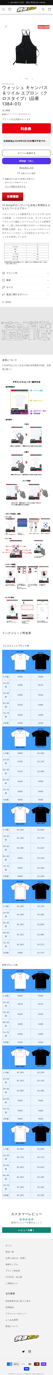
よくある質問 (12, 1320)
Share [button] (8, 302)
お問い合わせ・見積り (16, 1258)
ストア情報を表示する (15, 186)
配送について (12, 1326)
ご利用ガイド (12, 1283)
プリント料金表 (13, 1270)
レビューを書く (26, 1230)
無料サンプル (12, 1264)
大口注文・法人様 (14, 1277)
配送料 (4, 114)
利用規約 (10, 1307)
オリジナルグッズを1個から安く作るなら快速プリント (29, 1374)
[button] (3, 9)
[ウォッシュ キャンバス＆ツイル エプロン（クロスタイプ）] (12, 199)
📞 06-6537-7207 (16, 2)
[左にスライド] (20, 79)
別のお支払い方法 (27, 168)
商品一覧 (10, 1252)
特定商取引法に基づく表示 (18, 1301)
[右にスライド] (33, 79)
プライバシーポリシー (16, 1313)
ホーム (9, 1245)
